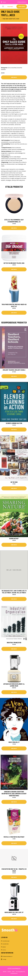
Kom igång (21, 6)
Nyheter (4, 947)
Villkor (13, 971)
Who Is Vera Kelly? (14, 742)
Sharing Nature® (14, 538)
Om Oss (4, 950)
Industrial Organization (14, 642)
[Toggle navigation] (3, 6)
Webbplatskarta (14, 973)
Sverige (4, 2)
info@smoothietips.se (21, 2)
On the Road (14, 482)
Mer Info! (14, 77)
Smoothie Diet (5, 944)
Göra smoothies (12, 67)
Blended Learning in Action (14, 423)
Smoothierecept (5, 941)
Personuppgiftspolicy (20, 971)
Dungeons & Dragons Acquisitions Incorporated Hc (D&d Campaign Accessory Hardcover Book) (14, 793)
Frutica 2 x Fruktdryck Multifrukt (14, 837)
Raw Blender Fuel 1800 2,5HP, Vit (14, 912)
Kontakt (9, 971)
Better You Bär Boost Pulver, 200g (14, 263)
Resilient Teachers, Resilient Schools (14, 370)
